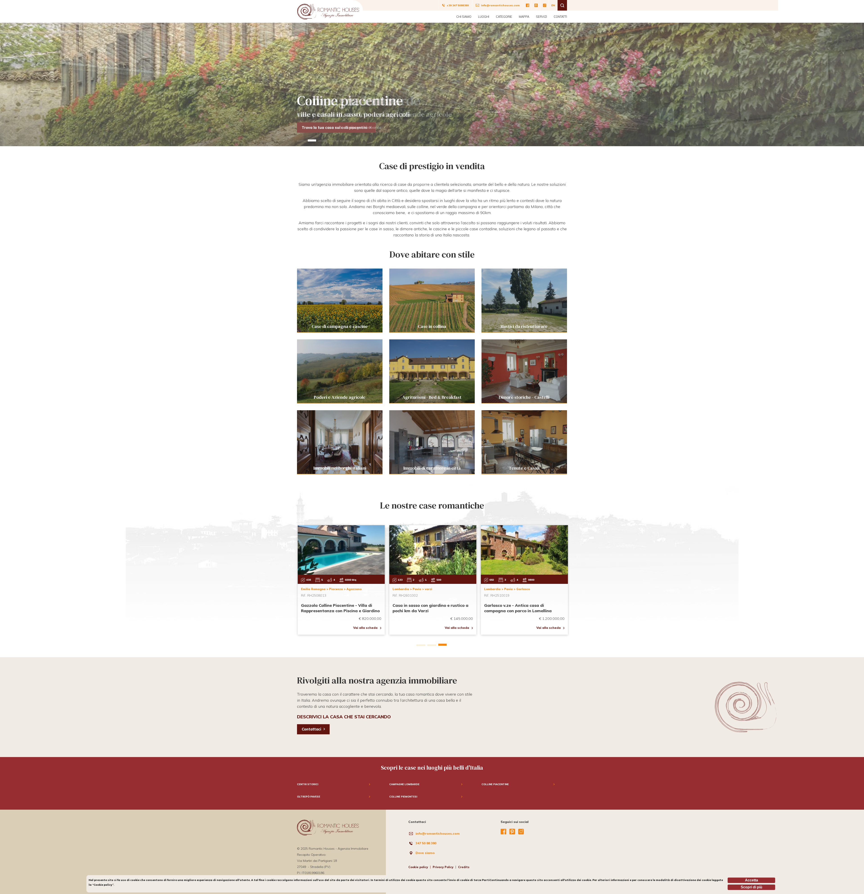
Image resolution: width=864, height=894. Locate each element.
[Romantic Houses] (328, 10)
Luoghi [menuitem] (483, 16)
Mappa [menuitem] (524, 16)
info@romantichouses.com (438, 833)
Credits (463, 867)
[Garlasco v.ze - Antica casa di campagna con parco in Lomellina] (523, 580)
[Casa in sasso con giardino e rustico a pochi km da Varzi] (432, 580)
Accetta (751, 880)
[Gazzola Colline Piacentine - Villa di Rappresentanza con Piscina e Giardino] (340, 580)
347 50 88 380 (426, 843)
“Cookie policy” (102, 884)
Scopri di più (751, 887)
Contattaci (311, 729)
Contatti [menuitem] (560, 16)
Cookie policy (418, 867)
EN (553, 5)
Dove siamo (425, 853)
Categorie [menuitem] (504, 16)
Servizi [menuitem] (541, 16)
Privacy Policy (443, 867)
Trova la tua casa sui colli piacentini (334, 127)
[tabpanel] (432, 84)
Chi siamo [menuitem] (463, 16)
